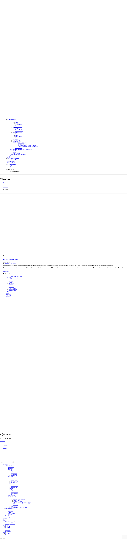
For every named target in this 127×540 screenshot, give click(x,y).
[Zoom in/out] (0, 538)
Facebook (5, 446)
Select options (6, 257)
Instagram (5, 445)
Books (7, 293)
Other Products (9, 295)
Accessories (8, 294)
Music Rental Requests (7, 454)
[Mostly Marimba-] (63, 117)
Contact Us (2, 441)
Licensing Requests (7, 455)
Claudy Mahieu (13, 263)
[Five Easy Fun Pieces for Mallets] (14, 226)
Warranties (5, 451)
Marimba (10, 282)
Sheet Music (8, 277)
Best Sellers (11, 281)
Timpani (10, 285)
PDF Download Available (14, 278)
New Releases (12, 279)
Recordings (8, 296)
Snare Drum (11, 287)
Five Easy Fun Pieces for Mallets (10, 259)
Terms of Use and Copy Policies (9, 453)
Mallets (7, 291)
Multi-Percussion (12, 288)
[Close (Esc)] (4, 538)
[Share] (3, 538)
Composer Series (12, 290)
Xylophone (11, 284)
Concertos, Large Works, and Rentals (14, 276)
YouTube (4, 448)
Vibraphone (11, 283)
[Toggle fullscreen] (1, 538)
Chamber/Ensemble (13, 289)
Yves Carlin (7, 263)
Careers (4, 456)
